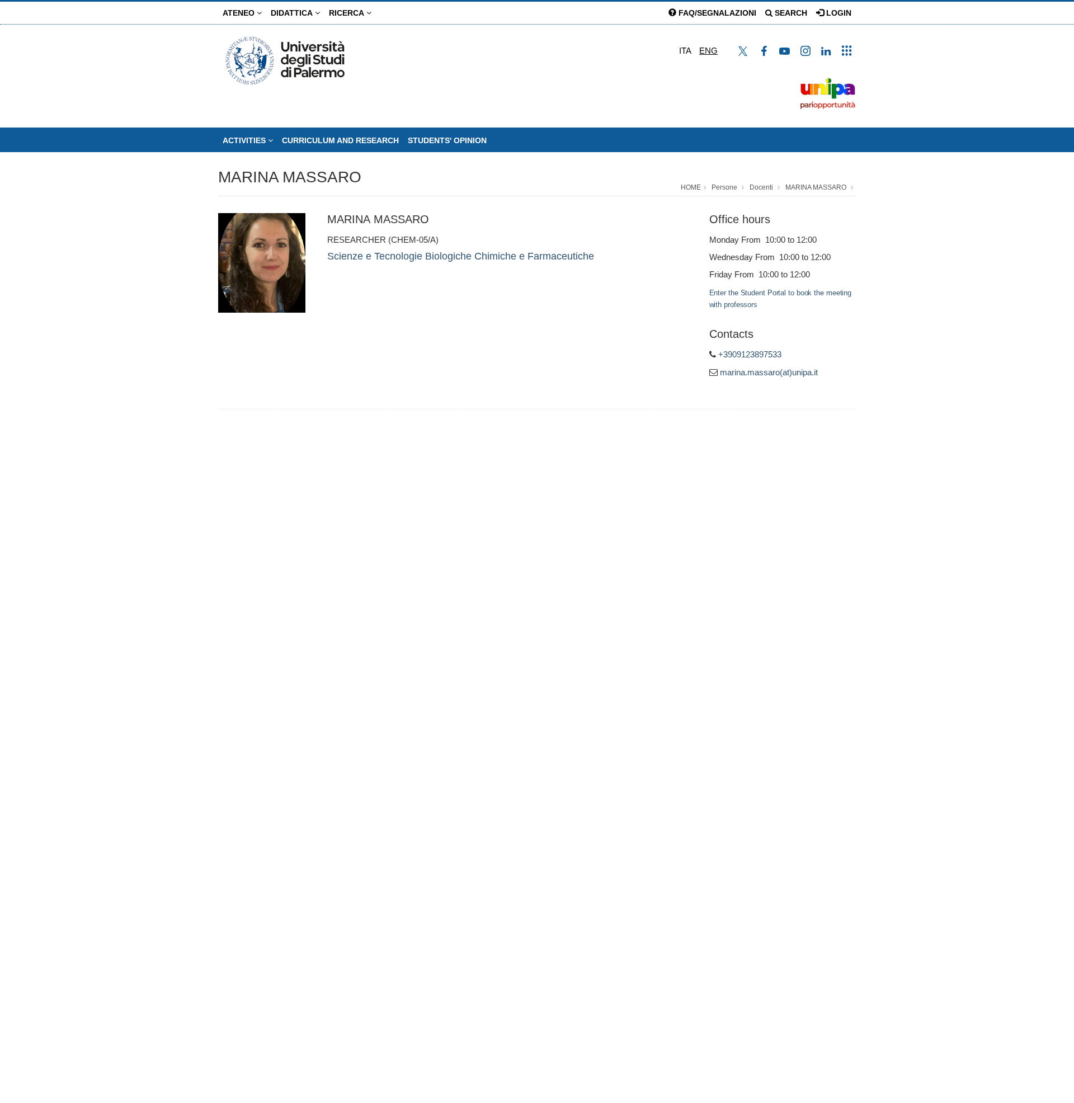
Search (789, 12)
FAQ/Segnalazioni (716, 12)
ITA (685, 50)
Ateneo (240, 12)
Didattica (293, 12)
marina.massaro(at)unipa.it (769, 372)
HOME (691, 187)
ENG (708, 50)
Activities (245, 140)
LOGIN (837, 12)
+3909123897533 (749, 354)
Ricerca (347, 12)
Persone (724, 187)
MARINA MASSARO (289, 177)
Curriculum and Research (340, 140)
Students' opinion (447, 140)
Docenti (761, 187)
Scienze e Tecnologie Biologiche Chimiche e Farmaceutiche (460, 256)
